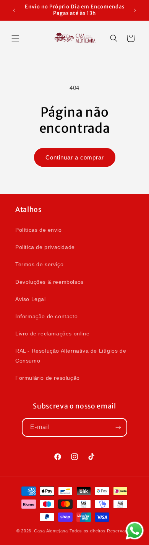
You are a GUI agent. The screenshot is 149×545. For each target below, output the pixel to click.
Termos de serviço (39, 264)
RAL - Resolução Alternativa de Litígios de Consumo (70, 355)
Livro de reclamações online (52, 333)
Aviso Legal (30, 299)
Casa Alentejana (51, 531)
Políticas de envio (38, 230)
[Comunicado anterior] (14, 10)
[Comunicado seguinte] (134, 10)
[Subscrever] (118, 427)
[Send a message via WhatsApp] (134, 530)
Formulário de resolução (47, 378)
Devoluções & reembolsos (49, 282)
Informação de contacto (46, 316)
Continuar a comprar (74, 157)
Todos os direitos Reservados (101, 531)
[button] (15, 38)
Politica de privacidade (45, 247)
